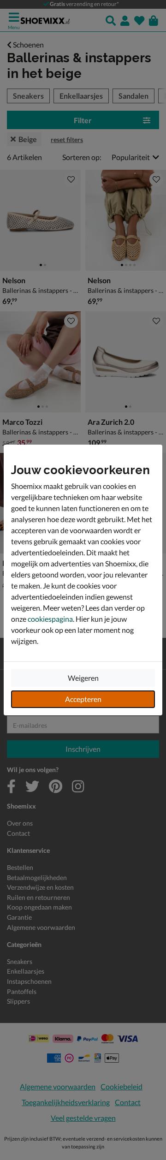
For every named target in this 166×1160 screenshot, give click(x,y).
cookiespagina (50, 618)
